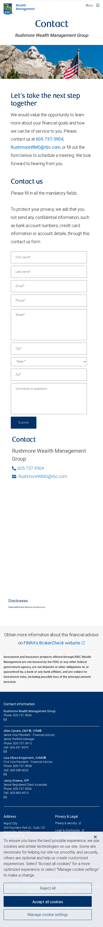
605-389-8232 (19, 770)
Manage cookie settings (48, 914)
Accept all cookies (47, 901)
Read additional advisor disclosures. (27, 607)
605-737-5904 (49, 139)
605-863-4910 (19, 793)
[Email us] (6, 719)
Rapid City (10, 823)
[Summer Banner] (51, 62)
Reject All (48, 888)
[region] (51, 879)
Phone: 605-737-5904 (18, 715)
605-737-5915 (22, 743)
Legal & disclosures (67, 830)
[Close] (95, 837)
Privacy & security (66, 823)
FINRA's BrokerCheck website (52, 643)
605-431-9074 (19, 747)
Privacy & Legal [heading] (66, 816)
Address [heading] (10, 816)
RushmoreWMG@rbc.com (35, 147)
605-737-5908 (22, 766)
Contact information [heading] (19, 704)
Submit (23, 422)
